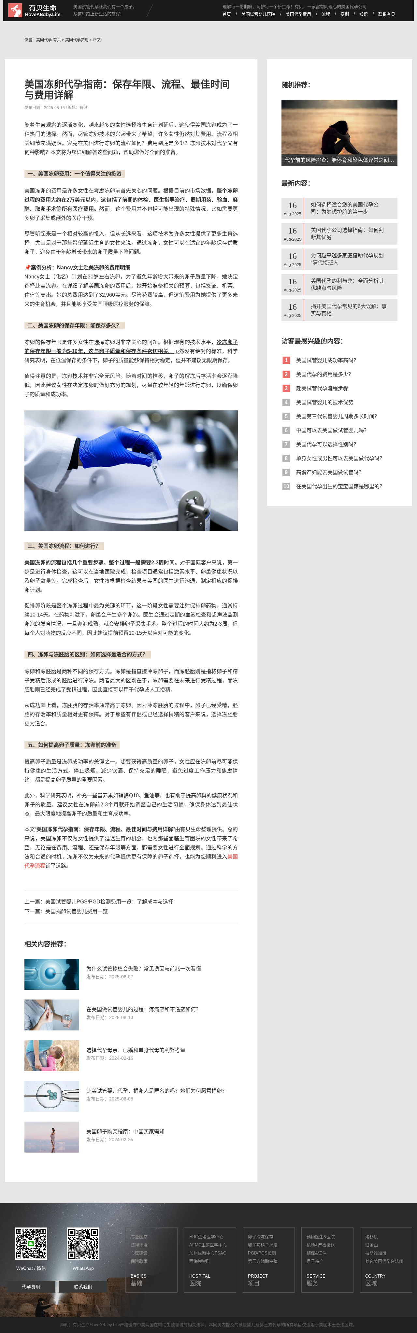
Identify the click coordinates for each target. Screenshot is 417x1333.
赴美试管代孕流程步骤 (316, 388)
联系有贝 (386, 14)
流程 (326, 14)
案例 (344, 14)
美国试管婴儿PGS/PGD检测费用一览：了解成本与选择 (109, 901)
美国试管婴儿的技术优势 (319, 402)
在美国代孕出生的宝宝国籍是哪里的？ (334, 486)
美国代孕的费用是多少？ (319, 374)
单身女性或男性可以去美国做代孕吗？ (335, 458)
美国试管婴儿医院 (258, 14)
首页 (227, 14)
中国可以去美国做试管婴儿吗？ (327, 430)
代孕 (276, 1324)
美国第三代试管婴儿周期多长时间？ (332, 416)
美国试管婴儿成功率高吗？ (322, 360)
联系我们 (83, 1286)
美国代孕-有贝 (48, 40)
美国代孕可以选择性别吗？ (322, 444)
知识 (363, 14)
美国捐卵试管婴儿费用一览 (76, 911)
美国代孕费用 (298, 14)
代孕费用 (31, 1286)
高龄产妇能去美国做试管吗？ (324, 472)
